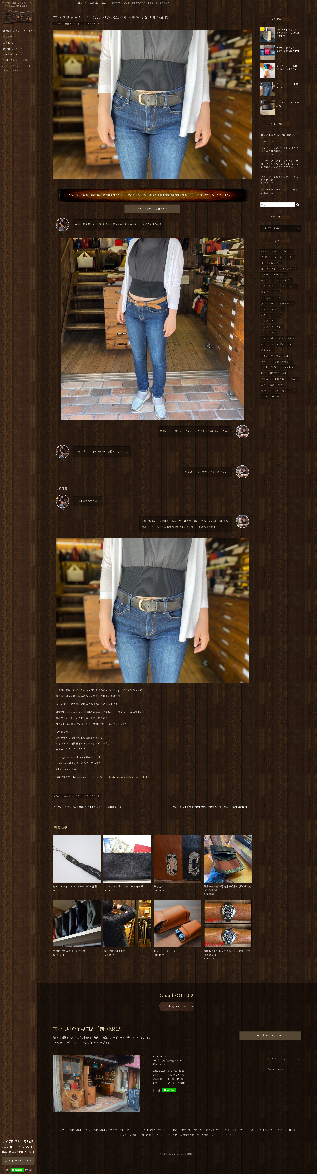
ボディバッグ (284, 344)
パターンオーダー (271, 315)
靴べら (275, 397)
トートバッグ (286, 304)
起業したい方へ (248, 1130)
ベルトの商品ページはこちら (152, 209)
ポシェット (267, 350)
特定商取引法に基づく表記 (194, 1135)
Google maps (276, 1069)
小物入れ (279, 379)
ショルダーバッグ (271, 298)
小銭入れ (293, 379)
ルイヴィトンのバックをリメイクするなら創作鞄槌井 (279, 151)
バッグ (264, 309)
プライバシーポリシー (222, 1135)
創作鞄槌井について (80, 1130)
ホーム (63, 1130)
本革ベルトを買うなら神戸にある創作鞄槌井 (279, 180)
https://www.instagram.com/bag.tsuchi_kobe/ (121, 777)
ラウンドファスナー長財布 (276, 356)
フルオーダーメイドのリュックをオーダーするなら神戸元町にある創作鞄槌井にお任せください (279, 165)
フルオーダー (268, 321)
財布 (292, 391)
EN (30, 1170)
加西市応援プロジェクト (152, 1135)
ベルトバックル (89, 24)
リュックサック (283, 362)
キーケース (267, 280)
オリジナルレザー (271, 263)
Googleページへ (177, 1006)
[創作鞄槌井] (18, 17)
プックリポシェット (272, 338)
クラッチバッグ (269, 286)
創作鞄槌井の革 (278, 373)
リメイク (266, 362)
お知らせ (197, 1130)
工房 (263, 385)
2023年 (57, 24)
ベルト (77, 24)
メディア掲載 (230, 1130)
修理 (263, 373)
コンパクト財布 (269, 292)
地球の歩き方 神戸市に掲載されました (280, 138)
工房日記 (67, 24)
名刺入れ (266, 379)
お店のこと (286, 251)
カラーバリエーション (273, 275)
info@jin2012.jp (177, 1075)
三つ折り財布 (268, 367)
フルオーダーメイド (272, 327)
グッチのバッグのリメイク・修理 (279, 191)
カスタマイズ (289, 269)
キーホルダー (284, 280)
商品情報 (185, 1130)
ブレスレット (268, 333)
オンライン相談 (128, 1135)
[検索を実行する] (298, 204)
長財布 (264, 397)
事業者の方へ (212, 1130)
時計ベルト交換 (269, 391)
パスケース (278, 309)
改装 (271, 385)
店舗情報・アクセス (154, 1130)
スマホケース (268, 304)
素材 (284, 391)
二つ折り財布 (286, 367)
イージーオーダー (284, 257)
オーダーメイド (269, 269)
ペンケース (267, 344)
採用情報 (290, 1130)
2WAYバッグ (269, 251)
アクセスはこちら (276, 1059)
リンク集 (172, 1135)
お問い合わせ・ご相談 (270, 1130)
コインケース (289, 286)
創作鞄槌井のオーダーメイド (109, 1130)
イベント (266, 257)
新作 (280, 385)
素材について (134, 1130)
